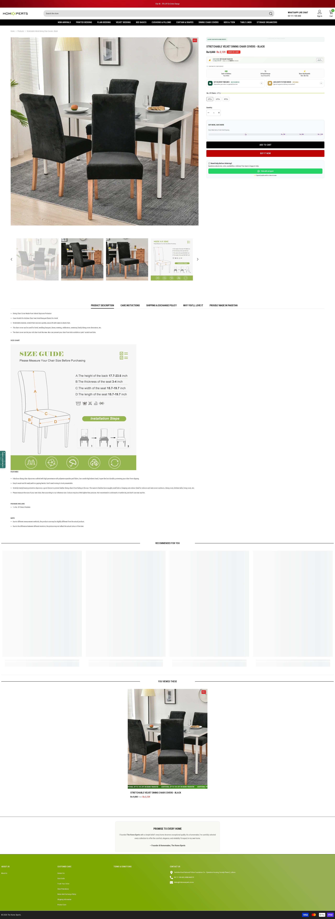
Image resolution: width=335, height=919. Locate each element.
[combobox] (155, 13)
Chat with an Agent (267, 171)
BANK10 (320, 60)
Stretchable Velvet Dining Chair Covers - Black (155, 792)
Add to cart (265, 145)
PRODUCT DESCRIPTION (102, 305)
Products (21, 31)
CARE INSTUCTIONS (130, 305)
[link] (42, 660)
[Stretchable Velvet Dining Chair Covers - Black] (167, 739)
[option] (167, 4)
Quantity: (209, 107)
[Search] (159, 13)
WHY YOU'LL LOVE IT (193, 305)
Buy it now (265, 153)
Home (13, 31)
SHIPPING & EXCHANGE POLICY (161, 305)
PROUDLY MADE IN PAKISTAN (224, 305)
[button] (11, 259)
